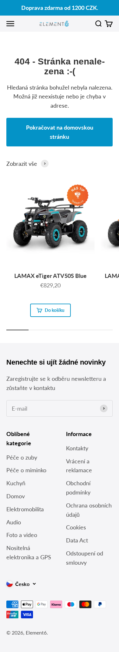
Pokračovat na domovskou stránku (59, 132)
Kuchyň (15, 483)
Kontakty (77, 448)
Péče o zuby (21, 457)
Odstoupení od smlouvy (84, 558)
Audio (13, 522)
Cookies (76, 527)
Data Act (77, 540)
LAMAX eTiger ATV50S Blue (50, 275)
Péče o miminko (26, 470)
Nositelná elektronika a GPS (28, 552)
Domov (15, 496)
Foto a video (21, 534)
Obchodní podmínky (78, 488)
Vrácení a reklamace (79, 466)
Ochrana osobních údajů (89, 510)
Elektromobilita (25, 509)
